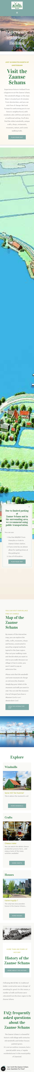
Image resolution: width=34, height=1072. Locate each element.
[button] (17, 1068)
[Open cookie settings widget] (3, 1068)
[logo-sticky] (17, 2)
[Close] (29, 507)
